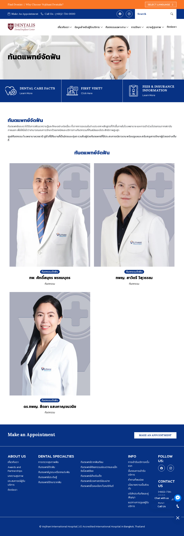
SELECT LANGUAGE (159, 4)
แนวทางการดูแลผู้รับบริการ (138, 504)
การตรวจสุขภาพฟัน (48, 462)
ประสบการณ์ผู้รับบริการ (16, 483)
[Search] (171, 14)
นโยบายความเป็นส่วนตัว (138, 486)
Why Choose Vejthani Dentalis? (44, 4)
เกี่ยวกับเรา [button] (63, 27)
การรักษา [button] (136, 27)
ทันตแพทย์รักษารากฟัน (49, 482)
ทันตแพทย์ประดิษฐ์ (47, 477)
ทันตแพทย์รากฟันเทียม (92, 462)
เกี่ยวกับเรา (13, 462)
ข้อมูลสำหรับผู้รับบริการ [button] (87, 27)
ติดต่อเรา (171, 26)
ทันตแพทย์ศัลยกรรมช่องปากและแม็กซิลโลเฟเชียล (99, 469)
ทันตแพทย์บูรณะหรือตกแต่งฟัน (54, 472)
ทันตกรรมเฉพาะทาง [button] (115, 27)
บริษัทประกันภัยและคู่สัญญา (138, 495)
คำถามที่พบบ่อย (136, 480)
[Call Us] (177, 506)
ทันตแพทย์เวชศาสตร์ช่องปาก (95, 481)
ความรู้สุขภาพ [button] (153, 27)
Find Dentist (15, 4)
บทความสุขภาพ (15, 476)
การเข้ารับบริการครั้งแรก (138, 464)
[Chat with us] (177, 498)
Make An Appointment (24, 13)
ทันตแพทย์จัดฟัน (46, 467)
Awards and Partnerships (15, 469)
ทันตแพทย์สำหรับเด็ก (91, 476)
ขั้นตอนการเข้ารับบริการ (137, 473)
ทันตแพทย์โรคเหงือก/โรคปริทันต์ (97, 486)
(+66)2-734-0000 (60, 13)
